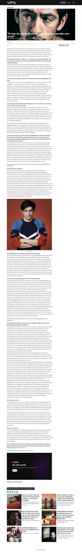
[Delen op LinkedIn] (62, 45)
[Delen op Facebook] (60, 45)
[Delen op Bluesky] (68, 45)
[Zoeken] (69, 2)
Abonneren (63, 2)
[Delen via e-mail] (64, 45)
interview (25, 488)
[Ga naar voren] (11, 3)
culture (32, 488)
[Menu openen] (74, 3)
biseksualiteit (11, 488)
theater (19, 488)
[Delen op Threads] (66, 45)
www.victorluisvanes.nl (19, 447)
